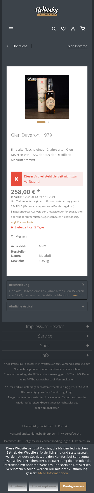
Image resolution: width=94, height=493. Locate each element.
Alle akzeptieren (43, 486)
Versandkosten (71, 364)
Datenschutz (12, 441)
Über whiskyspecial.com (37, 426)
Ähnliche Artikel (21, 306)
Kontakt (63, 426)
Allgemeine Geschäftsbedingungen (47, 441)
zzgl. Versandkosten (23, 222)
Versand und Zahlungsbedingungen (33, 434)
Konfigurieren (73, 486)
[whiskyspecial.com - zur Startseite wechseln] (47, 10)
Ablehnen (17, 486)
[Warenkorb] (82, 28)
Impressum (82, 441)
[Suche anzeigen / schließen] (53, 28)
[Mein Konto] (73, 28)
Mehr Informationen (53, 473)
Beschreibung (19, 285)
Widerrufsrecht (71, 434)
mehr (76, 295)
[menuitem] (11, 28)
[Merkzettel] (63, 28)
